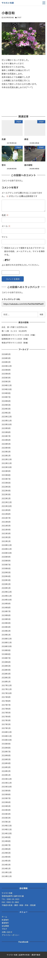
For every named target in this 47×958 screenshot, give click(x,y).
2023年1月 (6, 455)
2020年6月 (6, 568)
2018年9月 (6, 650)
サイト (5, 236)
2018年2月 (6, 677)
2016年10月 (7, 740)
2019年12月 (7, 592)
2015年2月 (6, 818)
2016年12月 (7, 732)
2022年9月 (6, 471)
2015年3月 (6, 814)
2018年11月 (7, 642)
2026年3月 (6, 358)
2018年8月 (6, 654)
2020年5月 (6, 572)
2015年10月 (7, 786)
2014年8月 (6, 841)
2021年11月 (7, 502)
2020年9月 (6, 557)
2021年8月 (6, 514)
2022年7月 (6, 479)
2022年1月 (6, 498)
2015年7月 (6, 798)
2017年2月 (6, 724)
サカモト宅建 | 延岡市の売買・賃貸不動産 (23, 955)
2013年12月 (7, 872)
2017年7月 (6, 705)
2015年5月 (6, 806)
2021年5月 (6, 525)
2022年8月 (6, 475)
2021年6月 (6, 522)
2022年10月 (7, 467)
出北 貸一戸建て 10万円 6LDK (14, 327)
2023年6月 (6, 440)
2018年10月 (7, 646)
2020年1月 (6, 588)
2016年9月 (6, 744)
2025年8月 (6, 370)
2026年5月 (6, 354)
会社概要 (5, 926)
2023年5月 (6, 444)
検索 (41, 314)
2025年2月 (6, 381)
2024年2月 (6, 412)
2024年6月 (6, 401)
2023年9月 (6, 428)
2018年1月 (6, 681)
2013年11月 (7, 876)
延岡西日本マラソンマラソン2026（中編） (19, 335)
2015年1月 (6, 822)
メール (6, 226)
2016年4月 (6, 763)
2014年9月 (6, 837)
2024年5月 (6, 405)
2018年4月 (6, 670)
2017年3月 (6, 720)
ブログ (19, 17)
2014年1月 (6, 868)
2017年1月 (6, 728)
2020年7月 (6, 564)
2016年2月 (6, 771)
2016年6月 (6, 755)
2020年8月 (6, 560)
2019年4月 (6, 623)
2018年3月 (6, 673)
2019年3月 (6, 627)
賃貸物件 (5, 923)
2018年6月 (6, 662)
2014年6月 (6, 849)
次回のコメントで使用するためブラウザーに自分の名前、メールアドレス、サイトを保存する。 (24, 251)
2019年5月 (6, 619)
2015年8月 (6, 794)
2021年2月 (6, 537)
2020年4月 (6, 576)
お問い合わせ (7, 932)
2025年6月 (6, 373)
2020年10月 (7, 553)
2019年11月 (7, 596)
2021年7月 (6, 518)
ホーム (4, 917)
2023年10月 (7, 424)
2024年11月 (7, 385)
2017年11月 (7, 689)
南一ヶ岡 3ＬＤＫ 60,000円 (14, 331)
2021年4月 (6, 529)
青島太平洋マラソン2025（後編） (15, 342)
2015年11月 (7, 783)
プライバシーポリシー (11, 935)
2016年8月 (6, 747)
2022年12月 (7, 459)
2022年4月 (6, 490)
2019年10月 (7, 599)
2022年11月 (7, 463)
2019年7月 (6, 611)
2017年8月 (6, 701)
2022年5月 (6, 487)
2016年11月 (7, 736)
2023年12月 (7, 416)
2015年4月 (6, 810)
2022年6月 (6, 483)
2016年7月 (6, 751)
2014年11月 (7, 829)
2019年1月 (6, 634)
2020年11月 (7, 549)
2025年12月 (7, 366)
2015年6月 (6, 802)
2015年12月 (7, 779)
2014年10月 (7, 833)
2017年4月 (6, 716)
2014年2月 (6, 864)
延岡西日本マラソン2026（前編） (15, 339)
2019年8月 (6, 607)
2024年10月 (7, 389)
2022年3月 (6, 494)
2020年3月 (6, 580)
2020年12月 (7, 545)
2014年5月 (6, 853)
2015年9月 (6, 790)
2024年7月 (6, 397)
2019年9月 (6, 603)
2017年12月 (7, 685)
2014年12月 (7, 825)
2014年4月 (6, 857)
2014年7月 (6, 845)
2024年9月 (6, 393)
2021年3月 (6, 533)
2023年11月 (7, 420)
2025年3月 (6, 377)
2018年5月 (6, 666)
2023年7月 (6, 436)
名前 (5, 215)
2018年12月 (7, 638)
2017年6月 (6, 708)
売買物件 (5, 920)
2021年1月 (6, 541)
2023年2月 (6, 451)
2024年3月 (6, 408)
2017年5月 (6, 712)
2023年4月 (6, 447)
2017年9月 (6, 697)
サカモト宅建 (8, 2)
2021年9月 (6, 510)
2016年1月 (6, 775)
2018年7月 (6, 658)
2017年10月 (7, 693)
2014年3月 (6, 860)
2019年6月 (6, 615)
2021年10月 (7, 506)
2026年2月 (6, 362)
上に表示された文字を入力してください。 (21, 264)
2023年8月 (6, 432)
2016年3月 (6, 767)
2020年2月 (6, 584)
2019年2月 (6, 631)
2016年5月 (6, 759)
